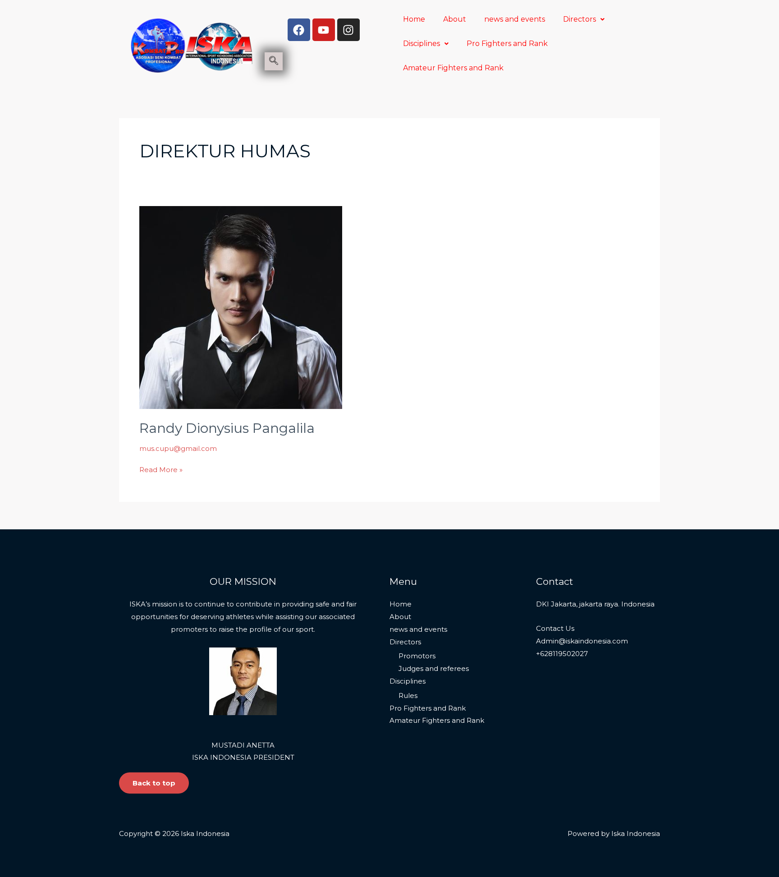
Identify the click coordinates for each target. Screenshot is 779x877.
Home (414, 19)
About (454, 19)
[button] (584, 19)
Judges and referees (434, 668)
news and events (514, 19)
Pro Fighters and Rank (507, 43)
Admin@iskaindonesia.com (582, 641)
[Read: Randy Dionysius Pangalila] (240, 307)
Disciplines (421, 43)
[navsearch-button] (274, 61)
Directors (579, 19)
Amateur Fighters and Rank (453, 68)
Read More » (161, 469)
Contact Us (555, 628)
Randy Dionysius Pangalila (227, 428)
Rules (408, 695)
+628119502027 (562, 653)
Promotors (417, 656)
